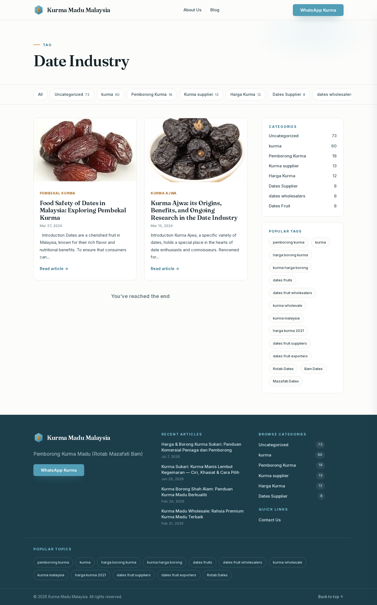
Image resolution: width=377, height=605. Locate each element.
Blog (214, 9)
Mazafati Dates (286, 381)
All (40, 94)
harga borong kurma (290, 255)
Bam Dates (313, 368)
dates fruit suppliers (290, 343)
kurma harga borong (290, 267)
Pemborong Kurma (151, 94)
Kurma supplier (201, 94)
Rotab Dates (283, 368)
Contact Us (270, 519)
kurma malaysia (286, 318)
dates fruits (282, 280)
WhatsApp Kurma (318, 10)
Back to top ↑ (331, 597)
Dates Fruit (303, 205)
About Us (192, 9)
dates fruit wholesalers (292, 292)
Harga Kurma (245, 94)
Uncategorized (72, 94)
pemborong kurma (288, 242)
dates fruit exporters (290, 356)
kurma (110, 94)
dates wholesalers (337, 94)
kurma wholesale (287, 305)
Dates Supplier (289, 94)
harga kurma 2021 (288, 330)
